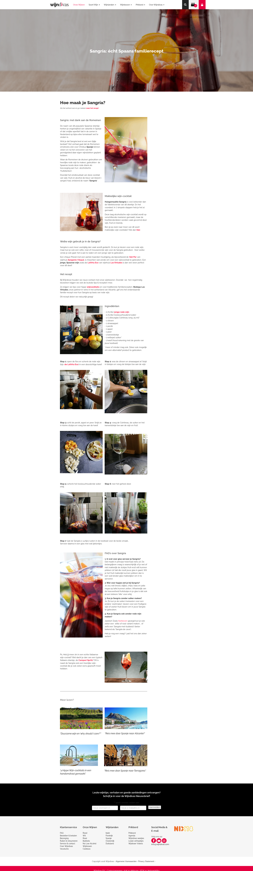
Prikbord (132, 833)
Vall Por (133, 257)
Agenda (131, 836)
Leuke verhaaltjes (135, 841)
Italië (108, 833)
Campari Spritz (86, 660)
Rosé (85, 838)
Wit (84, 836)
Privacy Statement (146, 861)
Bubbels (86, 841)
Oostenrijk (110, 841)
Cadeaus (86, 849)
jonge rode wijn (121, 312)
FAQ (61, 833)
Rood (85, 833)
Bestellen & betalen (68, 836)
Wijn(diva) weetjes (136, 838)
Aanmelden (154, 807)
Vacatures (64, 849)
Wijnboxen (87, 846)
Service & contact (67, 843)
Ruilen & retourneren (68, 841)
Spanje (109, 838)
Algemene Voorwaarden (126, 861)
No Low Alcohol (89, 843)
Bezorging (64, 838)
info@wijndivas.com (160, 844)
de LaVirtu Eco (71, 364)
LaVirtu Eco (93, 262)
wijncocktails (93, 287)
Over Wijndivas (66, 846)
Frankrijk (109, 836)
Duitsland (110, 843)
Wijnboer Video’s (135, 843)
